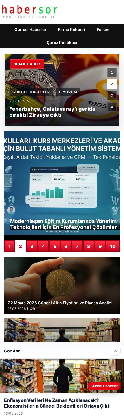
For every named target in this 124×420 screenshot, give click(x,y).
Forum (103, 29)
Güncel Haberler (30, 29)
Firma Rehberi (71, 29)
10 (113, 246)
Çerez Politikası (62, 42)
